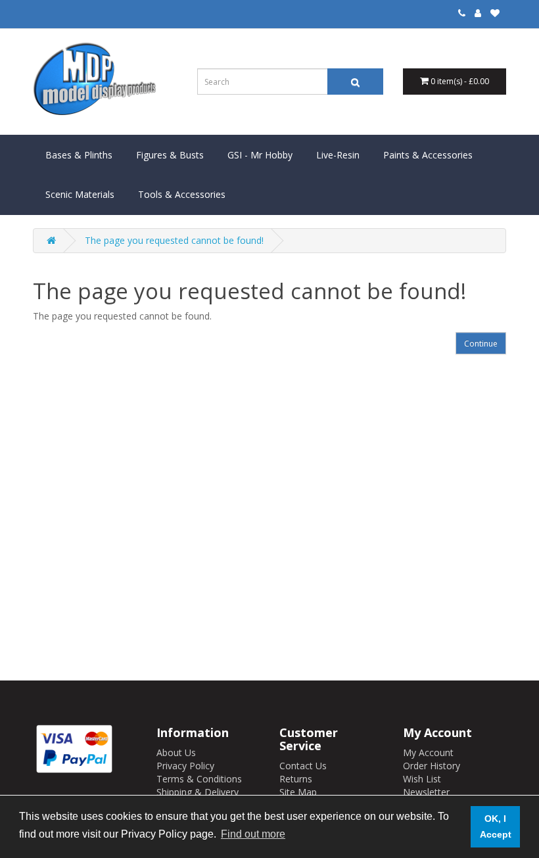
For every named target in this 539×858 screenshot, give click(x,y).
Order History (431, 765)
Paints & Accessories (428, 155)
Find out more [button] (253, 834)
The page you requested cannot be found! (174, 240)
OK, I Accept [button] (495, 826)
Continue (481, 343)
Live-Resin (338, 155)
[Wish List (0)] (495, 13)
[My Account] (478, 13)
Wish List (422, 779)
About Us (176, 752)
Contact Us (303, 765)
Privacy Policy (185, 765)
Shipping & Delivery (197, 792)
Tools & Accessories (181, 194)
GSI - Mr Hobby (260, 155)
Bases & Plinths (78, 155)
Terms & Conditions (199, 779)
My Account (428, 752)
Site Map (298, 792)
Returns (295, 779)
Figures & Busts (170, 155)
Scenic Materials (79, 194)
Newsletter (426, 792)
